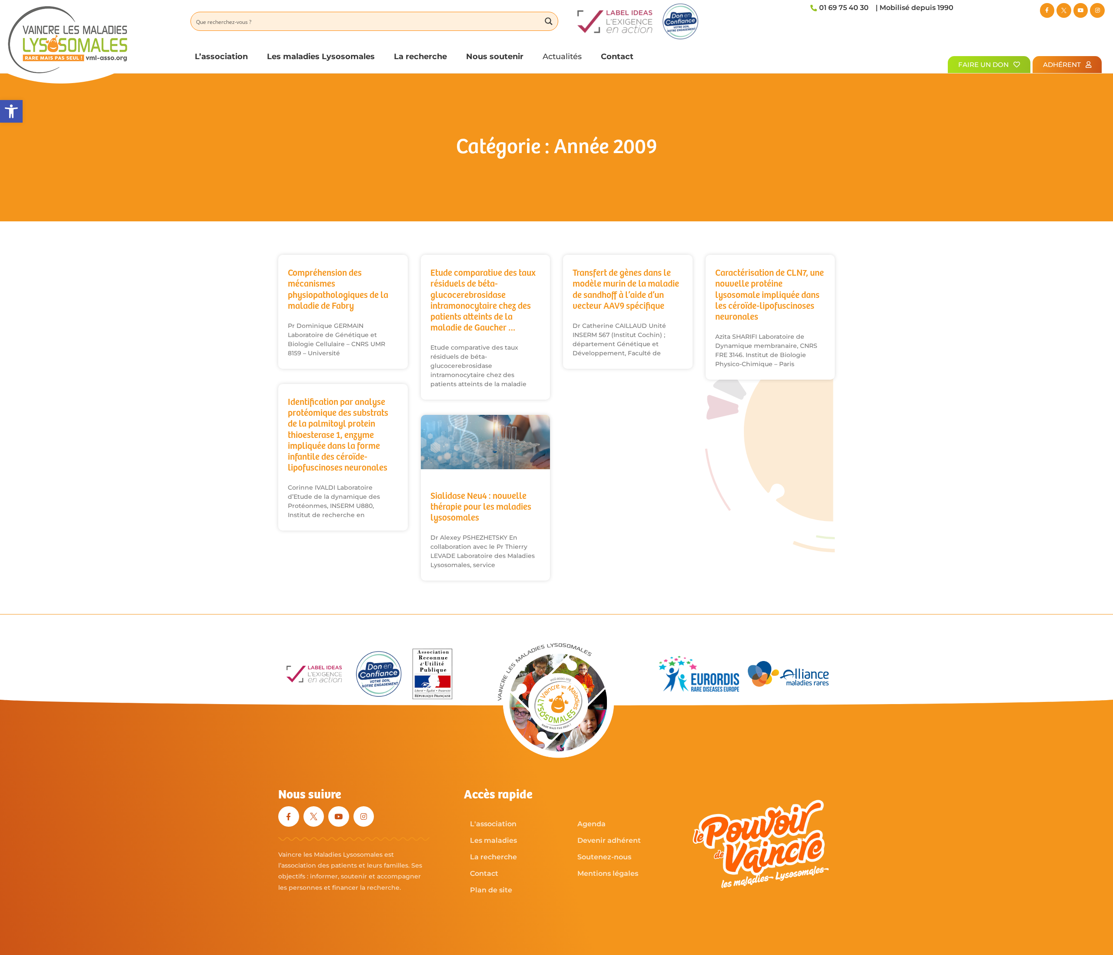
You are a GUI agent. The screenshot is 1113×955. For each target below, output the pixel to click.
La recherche (420, 56)
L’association (221, 56)
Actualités (562, 56)
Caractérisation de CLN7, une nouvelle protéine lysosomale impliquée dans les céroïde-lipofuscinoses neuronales (769, 295)
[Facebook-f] (1047, 10)
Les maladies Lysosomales (321, 56)
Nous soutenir (494, 56)
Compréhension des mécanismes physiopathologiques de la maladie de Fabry (338, 289)
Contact (617, 56)
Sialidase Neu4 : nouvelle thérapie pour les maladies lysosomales (480, 507)
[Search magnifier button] (548, 21)
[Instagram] (1097, 10)
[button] (11, 111)
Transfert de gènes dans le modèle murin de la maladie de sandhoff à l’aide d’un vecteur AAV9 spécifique (626, 289)
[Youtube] (1080, 10)
